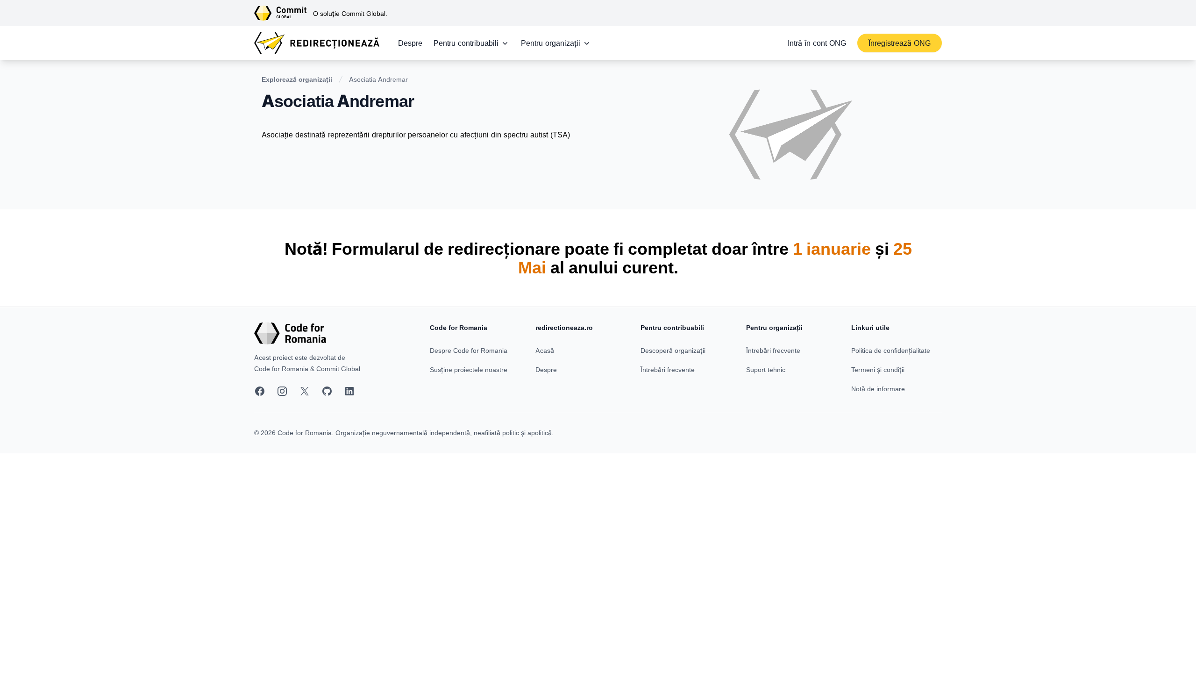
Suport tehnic (765, 369)
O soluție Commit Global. (350, 13)
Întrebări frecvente (668, 369)
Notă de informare (878, 389)
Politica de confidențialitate (890, 350)
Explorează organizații (297, 79)
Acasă (544, 350)
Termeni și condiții (877, 369)
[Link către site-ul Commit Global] (283, 13)
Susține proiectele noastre (468, 369)
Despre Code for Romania (468, 350)
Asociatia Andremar (378, 79)
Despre (410, 43)
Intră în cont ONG (817, 43)
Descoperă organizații (673, 350)
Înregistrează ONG (900, 43)
